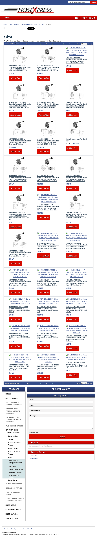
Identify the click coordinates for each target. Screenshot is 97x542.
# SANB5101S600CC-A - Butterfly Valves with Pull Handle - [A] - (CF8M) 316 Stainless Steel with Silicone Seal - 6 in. (76, 245)
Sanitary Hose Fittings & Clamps (32, 24)
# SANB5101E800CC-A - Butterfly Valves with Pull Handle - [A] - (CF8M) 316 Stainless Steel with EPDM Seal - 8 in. (48, 141)
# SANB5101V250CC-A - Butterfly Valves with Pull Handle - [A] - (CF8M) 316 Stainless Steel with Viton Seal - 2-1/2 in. (48, 178)
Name (31, 400)
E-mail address (34, 410)
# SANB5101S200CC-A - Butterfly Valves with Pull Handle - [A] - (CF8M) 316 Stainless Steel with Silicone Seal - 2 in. (48, 207)
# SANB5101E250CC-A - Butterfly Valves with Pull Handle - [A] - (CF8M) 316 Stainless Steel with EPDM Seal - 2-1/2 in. (20, 105)
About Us (33, 456)
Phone (31, 405)
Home (5, 24)
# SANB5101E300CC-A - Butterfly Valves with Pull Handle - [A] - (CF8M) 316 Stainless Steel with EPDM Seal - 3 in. (48, 105)
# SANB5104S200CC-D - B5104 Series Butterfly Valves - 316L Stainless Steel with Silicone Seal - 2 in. (48, 367)
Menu (8, 18)
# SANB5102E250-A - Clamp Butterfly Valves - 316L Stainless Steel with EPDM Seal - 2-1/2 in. (76, 309)
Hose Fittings (14, 24)
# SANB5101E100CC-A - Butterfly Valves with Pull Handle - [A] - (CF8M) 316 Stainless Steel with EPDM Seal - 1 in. (20, 68)
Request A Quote (61, 389)
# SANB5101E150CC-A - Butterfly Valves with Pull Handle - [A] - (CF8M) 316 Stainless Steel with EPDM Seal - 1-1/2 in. (48, 68)
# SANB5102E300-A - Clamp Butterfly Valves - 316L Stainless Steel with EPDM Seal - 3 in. (20, 336)
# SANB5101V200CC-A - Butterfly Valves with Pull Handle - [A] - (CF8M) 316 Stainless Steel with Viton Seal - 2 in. (76, 282)
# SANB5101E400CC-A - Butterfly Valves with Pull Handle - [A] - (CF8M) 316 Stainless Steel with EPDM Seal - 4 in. (76, 105)
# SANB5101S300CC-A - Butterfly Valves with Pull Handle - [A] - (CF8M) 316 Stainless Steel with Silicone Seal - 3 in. (20, 253)
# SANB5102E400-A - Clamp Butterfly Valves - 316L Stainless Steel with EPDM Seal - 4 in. (48, 336)
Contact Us (34, 458)
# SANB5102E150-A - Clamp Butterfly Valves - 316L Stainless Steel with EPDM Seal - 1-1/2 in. (20, 309)
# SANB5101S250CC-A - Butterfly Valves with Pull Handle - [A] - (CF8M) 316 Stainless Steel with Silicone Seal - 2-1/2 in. (76, 216)
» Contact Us (21, 529)
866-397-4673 (85, 18)
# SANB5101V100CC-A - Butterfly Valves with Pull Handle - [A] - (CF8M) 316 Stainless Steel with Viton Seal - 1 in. (20, 282)
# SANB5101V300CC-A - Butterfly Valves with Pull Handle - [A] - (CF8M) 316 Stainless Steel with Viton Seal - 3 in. (20, 178)
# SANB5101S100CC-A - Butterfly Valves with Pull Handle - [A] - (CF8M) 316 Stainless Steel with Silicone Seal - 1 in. (76, 178)
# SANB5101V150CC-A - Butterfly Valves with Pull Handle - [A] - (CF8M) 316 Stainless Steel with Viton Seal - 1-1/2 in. (48, 282)
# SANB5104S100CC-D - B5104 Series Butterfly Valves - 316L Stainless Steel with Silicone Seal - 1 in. (76, 338)
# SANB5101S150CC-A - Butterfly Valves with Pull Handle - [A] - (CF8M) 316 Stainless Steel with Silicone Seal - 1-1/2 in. (20, 216)
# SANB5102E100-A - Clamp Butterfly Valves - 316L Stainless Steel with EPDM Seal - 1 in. (76, 365)
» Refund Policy (30, 529)
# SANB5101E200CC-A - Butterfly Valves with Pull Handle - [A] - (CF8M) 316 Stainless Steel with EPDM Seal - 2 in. (76, 60)
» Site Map (13, 529)
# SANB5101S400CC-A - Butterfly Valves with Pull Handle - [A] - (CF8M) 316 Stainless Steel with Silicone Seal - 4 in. (48, 245)
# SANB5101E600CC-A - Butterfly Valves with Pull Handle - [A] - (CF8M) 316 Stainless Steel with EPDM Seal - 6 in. (20, 141)
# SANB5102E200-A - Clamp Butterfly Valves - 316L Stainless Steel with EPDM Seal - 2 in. (48, 309)
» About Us (6, 529)
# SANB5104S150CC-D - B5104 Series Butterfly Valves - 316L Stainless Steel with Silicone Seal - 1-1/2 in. (19, 367)
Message (32, 416)
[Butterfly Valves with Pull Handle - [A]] (77, 136)
